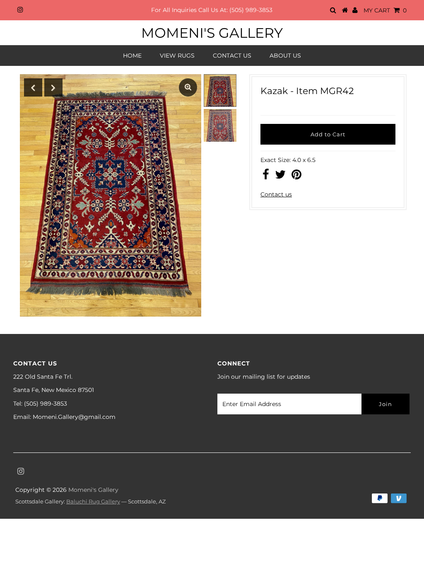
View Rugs (177, 55)
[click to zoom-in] (188, 87)
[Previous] (33, 87)
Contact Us (232, 55)
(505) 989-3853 (250, 10)
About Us (285, 55)
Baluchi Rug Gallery (93, 501)
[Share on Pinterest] (296, 176)
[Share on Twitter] (280, 176)
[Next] (53, 87)
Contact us (276, 194)
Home (132, 55)
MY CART (385, 10)
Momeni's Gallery (212, 32)
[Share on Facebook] (266, 176)
